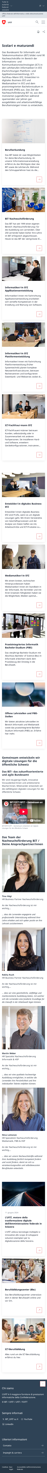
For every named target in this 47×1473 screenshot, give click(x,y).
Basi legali (11, 1468)
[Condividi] (43, 31)
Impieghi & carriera (12, 1452)
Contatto (7, 1445)
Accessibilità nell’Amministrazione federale (29, 1468)
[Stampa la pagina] (38, 31)
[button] (42, 1384)
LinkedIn (9, 1424)
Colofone (5, 1467)
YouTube (28, 1419)
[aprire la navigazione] (43, 22)
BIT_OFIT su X (11, 1419)
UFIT (10, 22)
